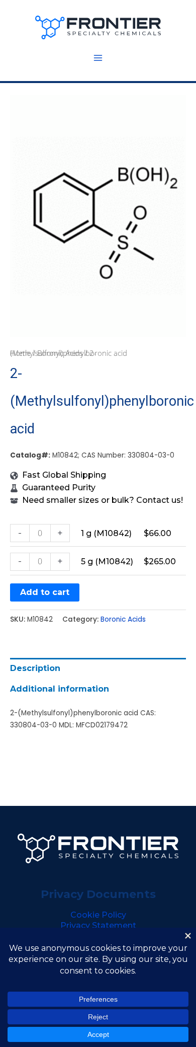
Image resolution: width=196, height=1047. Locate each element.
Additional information (59, 689)
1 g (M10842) (106, 533)
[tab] (98, 668)
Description (35, 668)
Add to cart (44, 592)
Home (20, 353)
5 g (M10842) (107, 561)
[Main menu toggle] (98, 57)
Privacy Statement (98, 925)
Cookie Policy (98, 915)
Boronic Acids (60, 353)
